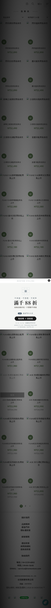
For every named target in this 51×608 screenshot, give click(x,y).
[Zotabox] (49, 327)
